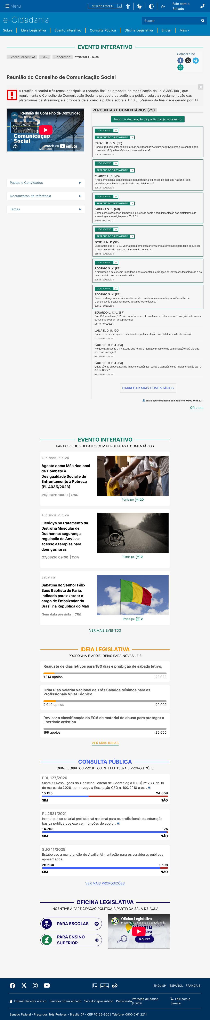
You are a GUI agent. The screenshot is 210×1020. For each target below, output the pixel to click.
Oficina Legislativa (138, 30)
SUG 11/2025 (53, 849)
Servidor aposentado (98, 1001)
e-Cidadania (26, 20)
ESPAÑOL (176, 985)
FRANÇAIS (193, 985)
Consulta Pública (103, 30)
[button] (139, 6)
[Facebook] (14, 985)
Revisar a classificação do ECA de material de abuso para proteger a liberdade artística (103, 720)
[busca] (203, 20)
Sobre (7, 30)
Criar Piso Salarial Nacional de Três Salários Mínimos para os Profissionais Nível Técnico (96, 692)
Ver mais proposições (105, 883)
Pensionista (124, 1001)
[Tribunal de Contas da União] (114, 985)
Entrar (166, 30)
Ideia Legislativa (33, 30)
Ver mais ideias (105, 743)
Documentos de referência (30, 196)
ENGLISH (159, 985)
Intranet (18, 1001)
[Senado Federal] (105, 6)
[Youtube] (45, 985)
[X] (24, 985)
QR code (196, 408)
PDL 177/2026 (54, 778)
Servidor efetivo (36, 1001)
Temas (15, 209)
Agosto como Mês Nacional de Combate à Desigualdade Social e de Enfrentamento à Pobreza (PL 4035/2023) (65, 476)
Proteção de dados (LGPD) (145, 1001)
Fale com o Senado (181, 6)
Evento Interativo (68, 30)
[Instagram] (35, 985)
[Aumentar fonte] (163, 6)
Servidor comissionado (65, 1001)
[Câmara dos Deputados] (95, 985)
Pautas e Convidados (26, 183)
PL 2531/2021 (54, 814)
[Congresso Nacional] (104, 985)
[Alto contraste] (151, 6)
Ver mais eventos (105, 630)
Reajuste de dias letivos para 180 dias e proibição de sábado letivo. (102, 666)
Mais (183, 30)
